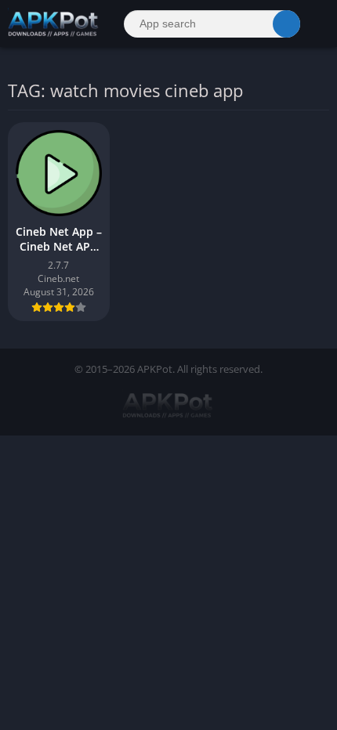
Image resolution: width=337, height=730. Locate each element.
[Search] (286, 24)
